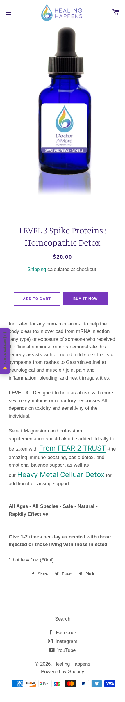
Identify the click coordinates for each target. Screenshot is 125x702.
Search (62, 619)
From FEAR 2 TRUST (72, 448)
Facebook (65, 632)
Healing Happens (71, 664)
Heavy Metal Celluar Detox (60, 474)
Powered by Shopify (62, 671)
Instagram (65, 641)
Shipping (36, 269)
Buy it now (85, 299)
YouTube (66, 650)
